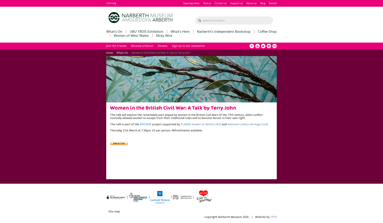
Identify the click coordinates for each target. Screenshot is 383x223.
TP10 (273, 217)
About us (251, 3)
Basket (273, 3)
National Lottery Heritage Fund (247, 124)
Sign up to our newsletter (188, 46)
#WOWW (145, 124)
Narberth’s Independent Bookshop (223, 31)
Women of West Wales (131, 35)
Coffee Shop (267, 31)
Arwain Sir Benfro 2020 (206, 124)
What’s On (114, 31)
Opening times (191, 3)
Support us (236, 3)
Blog (262, 3)
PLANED (186, 124)
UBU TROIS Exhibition (146, 31)
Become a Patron (142, 46)
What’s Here (180, 31)
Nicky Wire (164, 35)
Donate (162, 46)
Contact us (221, 3)
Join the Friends (116, 46)
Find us (207, 3)
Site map (114, 211)
